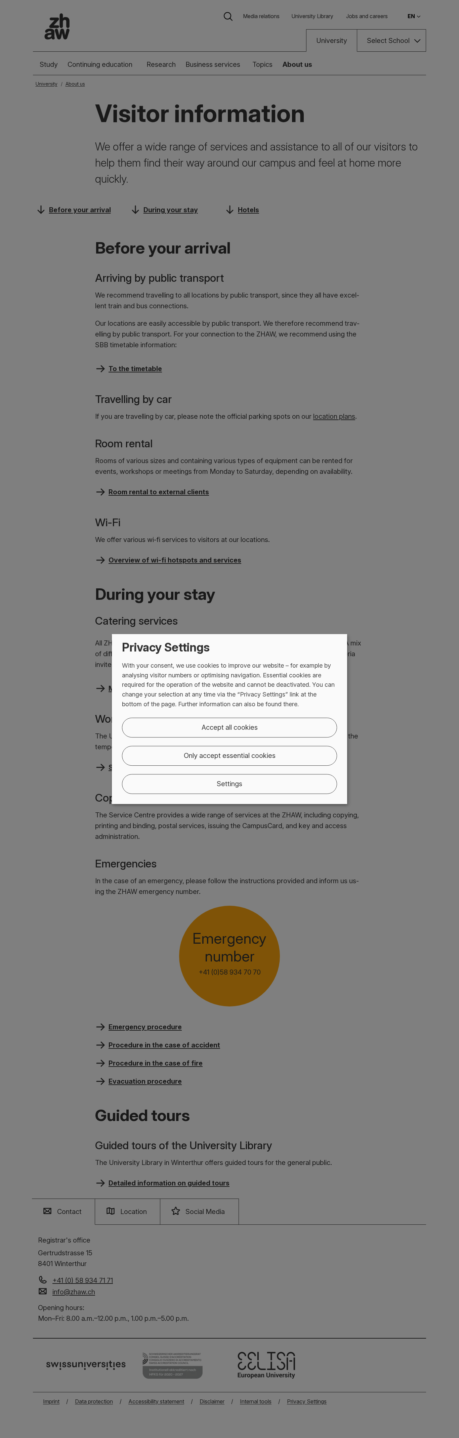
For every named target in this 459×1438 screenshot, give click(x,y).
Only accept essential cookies (230, 756)
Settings (229, 784)
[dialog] (229, 719)
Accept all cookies (230, 727)
